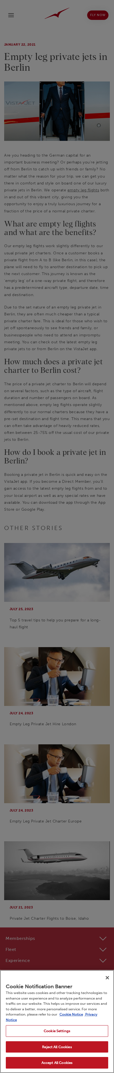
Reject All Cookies (57, 1047)
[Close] (107, 978)
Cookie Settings (57, 1031)
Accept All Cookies (57, 1063)
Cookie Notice (71, 1014)
